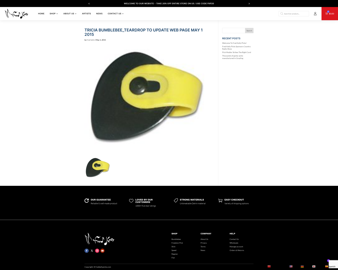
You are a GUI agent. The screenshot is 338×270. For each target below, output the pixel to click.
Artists (86, 13)
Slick (173, 246)
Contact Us (234, 239)
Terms (203, 246)
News (99, 13)
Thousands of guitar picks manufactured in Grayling (232, 57)
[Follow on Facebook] (86, 251)
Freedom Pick (177, 243)
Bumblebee (176, 239)
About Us (68, 13)
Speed (174, 250)
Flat (173, 258)
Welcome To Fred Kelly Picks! (234, 43)
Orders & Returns (237, 250)
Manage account (236, 246)
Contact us (114, 13)
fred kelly (91, 40)
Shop (52, 13)
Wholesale (234, 243)
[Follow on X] (92, 251)
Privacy (204, 243)
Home (41, 13)
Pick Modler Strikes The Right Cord (236, 52)
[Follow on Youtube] (102, 251)
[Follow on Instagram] (97, 251)
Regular (175, 254)
